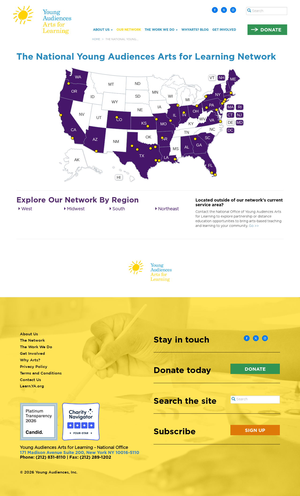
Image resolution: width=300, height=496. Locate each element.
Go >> (254, 226)
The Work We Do (160, 29)
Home (96, 39)
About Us (101, 29)
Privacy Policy (33, 366)
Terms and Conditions (41, 373)
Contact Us (30, 380)
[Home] (45, 19)
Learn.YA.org (32, 386)
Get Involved (224, 29)
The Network (32, 340)
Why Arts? (30, 360)
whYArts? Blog (195, 29)
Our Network (128, 29)
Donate (270, 29)
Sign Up (255, 430)
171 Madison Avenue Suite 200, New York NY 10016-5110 (79, 452)
